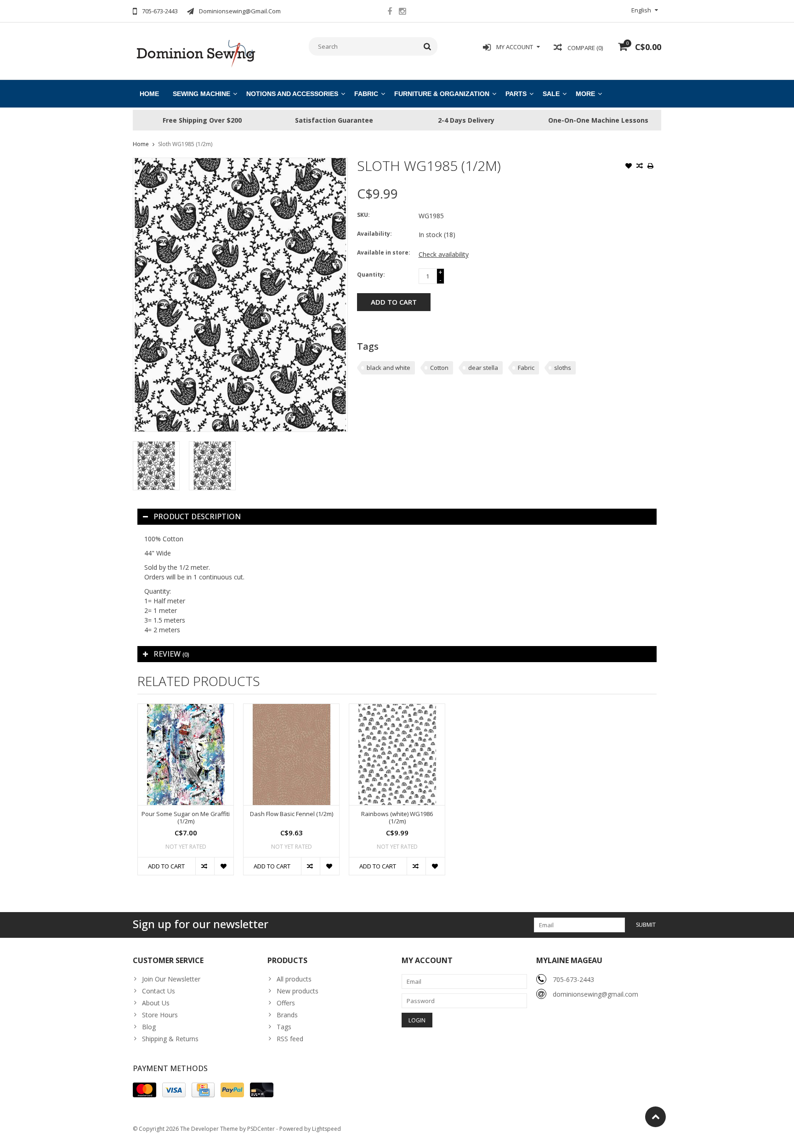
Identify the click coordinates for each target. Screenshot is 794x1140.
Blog (149, 1026)
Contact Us (158, 991)
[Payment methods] (144, 1090)
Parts (516, 93)
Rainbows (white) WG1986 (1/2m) (397, 818)
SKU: (363, 215)
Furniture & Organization (441, 93)
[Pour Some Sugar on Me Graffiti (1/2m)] (185, 754)
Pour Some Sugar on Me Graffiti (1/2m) (186, 818)
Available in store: (383, 252)
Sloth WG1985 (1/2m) (185, 144)
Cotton (439, 367)
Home (149, 93)
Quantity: (371, 274)
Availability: (374, 234)
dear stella (483, 367)
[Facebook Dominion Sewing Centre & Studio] (390, 12)
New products (297, 991)
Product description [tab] (197, 516)
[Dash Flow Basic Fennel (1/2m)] (291, 754)
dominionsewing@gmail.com (595, 994)
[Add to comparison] (639, 167)
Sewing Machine (201, 93)
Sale (551, 93)
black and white (388, 367)
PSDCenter (261, 1129)
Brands (287, 1014)
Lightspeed (326, 1129)
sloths (562, 367)
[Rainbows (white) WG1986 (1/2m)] (397, 754)
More (585, 93)
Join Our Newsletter (171, 979)
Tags (284, 1026)
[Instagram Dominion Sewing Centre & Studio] (402, 12)
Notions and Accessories (292, 93)
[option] (156, 465)
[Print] (651, 167)
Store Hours (160, 1014)
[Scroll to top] (655, 1116)
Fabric (366, 93)
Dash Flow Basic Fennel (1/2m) (291, 814)
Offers (286, 1002)
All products (294, 979)
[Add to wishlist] (628, 167)
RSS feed (290, 1038)
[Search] (427, 46)
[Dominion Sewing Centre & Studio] (195, 52)
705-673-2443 (573, 979)
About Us (156, 1002)
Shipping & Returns (170, 1038)
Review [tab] (171, 654)
